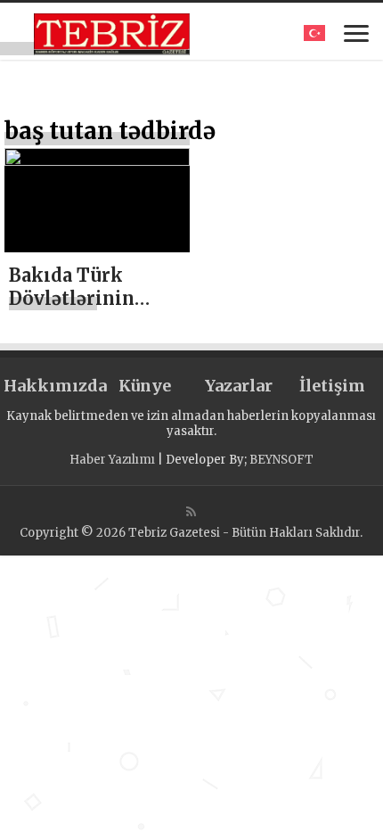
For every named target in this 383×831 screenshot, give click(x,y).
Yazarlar (239, 385)
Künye (144, 385)
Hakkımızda (50, 385)
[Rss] (191, 511)
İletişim (332, 385)
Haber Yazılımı (112, 459)
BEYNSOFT (281, 459)
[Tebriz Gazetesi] (112, 31)
